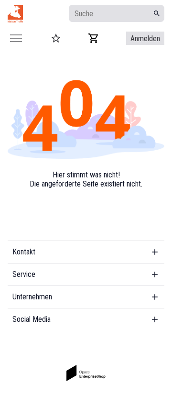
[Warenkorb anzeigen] (93, 38)
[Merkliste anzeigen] (56, 38)
